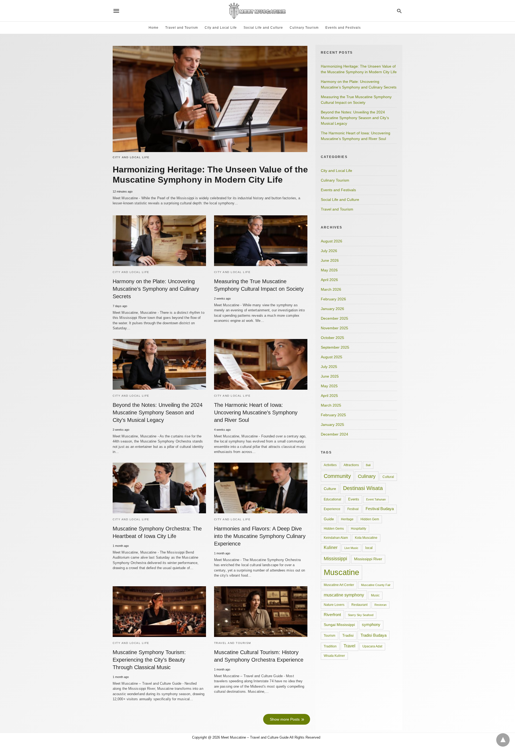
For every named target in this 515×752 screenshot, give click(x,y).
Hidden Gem (369, 519)
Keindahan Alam (336, 537)
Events (353, 499)
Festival (353, 509)
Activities (330, 465)
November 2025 (334, 328)
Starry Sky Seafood (360, 615)
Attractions (351, 465)
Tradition (330, 646)
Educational (332, 499)
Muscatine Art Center (339, 585)
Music (375, 595)
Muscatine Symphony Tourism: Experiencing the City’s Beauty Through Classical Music (149, 659)
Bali (368, 465)
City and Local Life (221, 28)
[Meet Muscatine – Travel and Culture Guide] (257, 11)
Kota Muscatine (366, 537)
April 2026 (329, 280)
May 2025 (329, 386)
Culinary (367, 476)
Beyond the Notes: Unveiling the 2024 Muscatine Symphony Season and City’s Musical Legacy (158, 412)
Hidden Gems (334, 528)
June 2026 (330, 260)
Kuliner (330, 547)
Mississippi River (368, 559)
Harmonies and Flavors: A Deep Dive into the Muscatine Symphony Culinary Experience (260, 536)
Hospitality (358, 528)
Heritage (347, 519)
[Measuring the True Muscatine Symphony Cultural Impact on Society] (260, 240)
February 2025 (333, 415)
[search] (399, 11)
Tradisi (348, 635)
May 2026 (329, 270)
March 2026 (331, 289)
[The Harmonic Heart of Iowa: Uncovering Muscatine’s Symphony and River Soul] (260, 364)
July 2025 (329, 366)
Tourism (329, 635)
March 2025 (331, 405)
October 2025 (332, 338)
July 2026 (329, 251)
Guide (329, 519)
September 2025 (335, 347)
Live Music (351, 548)
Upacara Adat (372, 646)
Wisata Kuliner (334, 655)
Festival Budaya (380, 509)
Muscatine (341, 572)
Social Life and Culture (263, 28)
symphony (371, 624)
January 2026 (332, 309)
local (369, 548)
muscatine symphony (344, 595)
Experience (332, 509)
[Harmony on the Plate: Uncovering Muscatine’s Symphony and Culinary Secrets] (159, 240)
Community (337, 476)
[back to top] (503, 740)
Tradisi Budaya (373, 635)
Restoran (380, 604)
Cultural (388, 476)
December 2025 (334, 318)
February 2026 (333, 299)
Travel (349, 645)
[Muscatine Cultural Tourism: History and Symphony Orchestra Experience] (260, 611)
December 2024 (334, 434)
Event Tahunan (376, 499)
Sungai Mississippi (339, 625)
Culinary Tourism (304, 28)
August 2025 (331, 357)
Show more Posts (285, 719)
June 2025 (330, 376)
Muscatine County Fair (376, 585)
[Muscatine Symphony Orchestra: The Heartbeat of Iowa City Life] (159, 488)
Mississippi (335, 558)
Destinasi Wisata (363, 488)
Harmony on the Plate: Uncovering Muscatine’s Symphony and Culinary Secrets (156, 288)
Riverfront (332, 614)
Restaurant (359, 604)
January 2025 (332, 424)
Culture (330, 488)
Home (154, 28)
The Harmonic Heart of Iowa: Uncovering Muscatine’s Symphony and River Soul (255, 412)
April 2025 (329, 395)
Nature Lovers (334, 604)
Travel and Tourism (181, 28)
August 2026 (331, 241)
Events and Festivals (343, 28)
